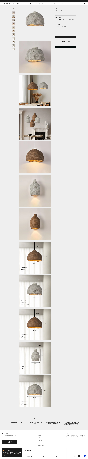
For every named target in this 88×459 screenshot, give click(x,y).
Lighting (30, 3)
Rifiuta (7, 455)
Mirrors (35, 3)
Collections (53, 3)
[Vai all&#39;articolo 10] (13, 41)
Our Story (39, 442)
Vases (17, 3)
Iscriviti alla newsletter (10, 442)
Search (39, 435)
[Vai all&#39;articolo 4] (13, 20)
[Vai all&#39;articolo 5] (13, 23)
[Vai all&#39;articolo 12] (13, 49)
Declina (57, 456)
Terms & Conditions (41, 447)
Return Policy (40, 443)
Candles (47, 3)
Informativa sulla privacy (27, 453)
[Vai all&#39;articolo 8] (13, 34)
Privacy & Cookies (41, 445)
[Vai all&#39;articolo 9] (13, 38)
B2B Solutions (61, 3)
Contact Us (40, 438)
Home (13, 3)
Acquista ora (65, 36)
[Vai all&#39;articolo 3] (13, 16)
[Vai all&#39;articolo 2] (13, 12)
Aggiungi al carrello (65, 33)
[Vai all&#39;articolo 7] (13, 30)
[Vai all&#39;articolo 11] (13, 45)
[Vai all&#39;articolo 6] (13, 27)
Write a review (65, 46)
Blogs (39, 437)
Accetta (43, 456)
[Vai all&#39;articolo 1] (13, 9)
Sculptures (23, 3)
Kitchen (41, 3)
